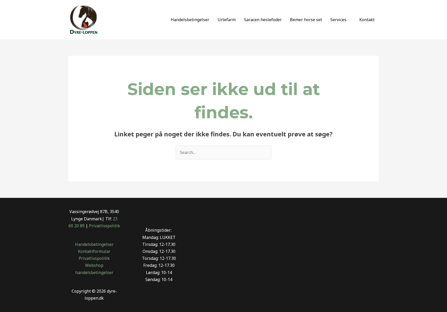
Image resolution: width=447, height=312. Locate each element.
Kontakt (367, 19)
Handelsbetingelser (190, 19)
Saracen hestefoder (263, 19)
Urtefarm (227, 19)
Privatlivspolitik (104, 226)
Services (338, 19)
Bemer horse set (306, 19)
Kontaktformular (94, 251)
